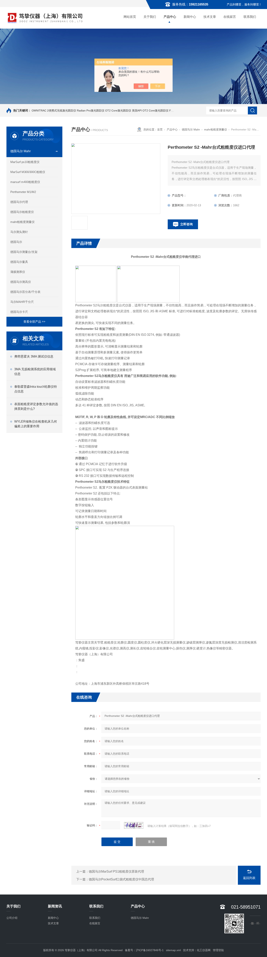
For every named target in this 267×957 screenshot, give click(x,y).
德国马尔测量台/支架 (24, 252)
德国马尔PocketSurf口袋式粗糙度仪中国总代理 (121, 879)
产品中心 (170, 16)
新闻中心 (190, 16)
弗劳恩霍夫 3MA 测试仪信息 (33, 356)
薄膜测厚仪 (17, 271)
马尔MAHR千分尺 (22, 301)
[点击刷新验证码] (133, 825)
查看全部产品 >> (34, 321)
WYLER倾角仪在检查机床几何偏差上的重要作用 (35, 424)
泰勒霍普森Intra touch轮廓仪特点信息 (35, 389)
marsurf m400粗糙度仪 (25, 182)
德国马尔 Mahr (20, 151)
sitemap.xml (173, 950)
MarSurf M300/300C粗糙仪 (27, 172)
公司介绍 (11, 917)
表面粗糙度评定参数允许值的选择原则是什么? (36, 406)
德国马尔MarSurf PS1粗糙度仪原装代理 (116, 871)
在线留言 (229, 16)
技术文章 (209, 16)
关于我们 (149, 16)
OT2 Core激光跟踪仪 (118, 110)
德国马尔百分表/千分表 (25, 291)
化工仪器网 (204, 950)
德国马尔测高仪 (20, 281)
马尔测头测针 (19, 232)
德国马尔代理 (19, 202)
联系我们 (250, 16)
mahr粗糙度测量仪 (22, 222)
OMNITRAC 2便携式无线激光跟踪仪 (54, 110)
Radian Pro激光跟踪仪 (90, 110)
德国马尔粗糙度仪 (22, 212)
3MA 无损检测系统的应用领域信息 (35, 372)
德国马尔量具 (19, 261)
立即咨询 (186, 224)
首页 (160, 129)
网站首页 (130, 16)
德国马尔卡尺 (19, 311)
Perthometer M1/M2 (23, 192)
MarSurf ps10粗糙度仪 (24, 162)
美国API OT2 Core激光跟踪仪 (150, 110)
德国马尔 (16, 242)
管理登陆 (218, 950)
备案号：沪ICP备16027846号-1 (144, 950)
